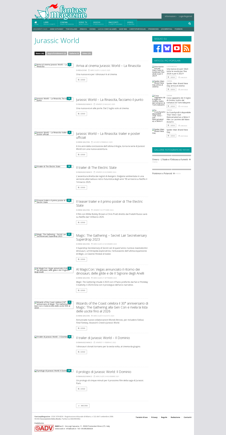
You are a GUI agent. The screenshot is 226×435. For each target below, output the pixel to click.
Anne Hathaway (56, 29)
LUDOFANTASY (172, 66)
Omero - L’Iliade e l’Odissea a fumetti (170, 159)
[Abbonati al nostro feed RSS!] (186, 48)
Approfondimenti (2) (57, 53)
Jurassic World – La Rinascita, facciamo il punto (109, 99)
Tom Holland (71, 29)
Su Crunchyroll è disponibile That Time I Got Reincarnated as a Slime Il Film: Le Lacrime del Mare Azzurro (179, 117)
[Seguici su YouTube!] (176, 48)
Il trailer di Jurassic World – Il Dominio (103, 337)
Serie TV (83, 23)
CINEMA (169, 81)
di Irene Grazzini (83, 142)
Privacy (154, 417)
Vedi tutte (186, 150)
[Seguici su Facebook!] (157, 48)
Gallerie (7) (74, 53)
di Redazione (81, 70)
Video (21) (86, 53)
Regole (164, 417)
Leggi (82, 80)
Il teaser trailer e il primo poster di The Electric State (109, 203)
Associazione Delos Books (50, 419)
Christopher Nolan (137, 29)
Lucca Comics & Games (107, 29)
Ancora (84, 406)
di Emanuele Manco (84, 104)
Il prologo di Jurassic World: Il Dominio (103, 371)
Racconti (115, 23)
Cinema (67, 23)
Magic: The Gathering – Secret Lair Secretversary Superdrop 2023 (111, 237)
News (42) (40, 53)
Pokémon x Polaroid (162, 173)
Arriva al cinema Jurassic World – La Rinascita (108, 65)
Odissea (92, 29)
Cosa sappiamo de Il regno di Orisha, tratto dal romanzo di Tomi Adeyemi (179, 100)
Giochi (98, 23)
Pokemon (179, 29)
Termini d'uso (142, 417)
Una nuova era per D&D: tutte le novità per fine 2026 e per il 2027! (177, 71)
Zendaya (83, 29)
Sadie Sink (123, 29)
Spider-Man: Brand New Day (177, 130)
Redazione (175, 417)
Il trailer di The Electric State (96, 167)
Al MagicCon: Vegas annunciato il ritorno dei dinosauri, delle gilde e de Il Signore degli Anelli (110, 271)
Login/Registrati (185, 16)
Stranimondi (153, 29)
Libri (49, 23)
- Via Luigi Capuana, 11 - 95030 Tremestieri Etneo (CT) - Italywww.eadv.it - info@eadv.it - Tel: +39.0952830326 (82, 427)
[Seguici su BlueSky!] (167, 48)
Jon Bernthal (166, 29)
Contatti (187, 417)
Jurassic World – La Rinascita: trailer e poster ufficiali (108, 135)
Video (130, 23)
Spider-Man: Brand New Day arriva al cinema (177, 84)
